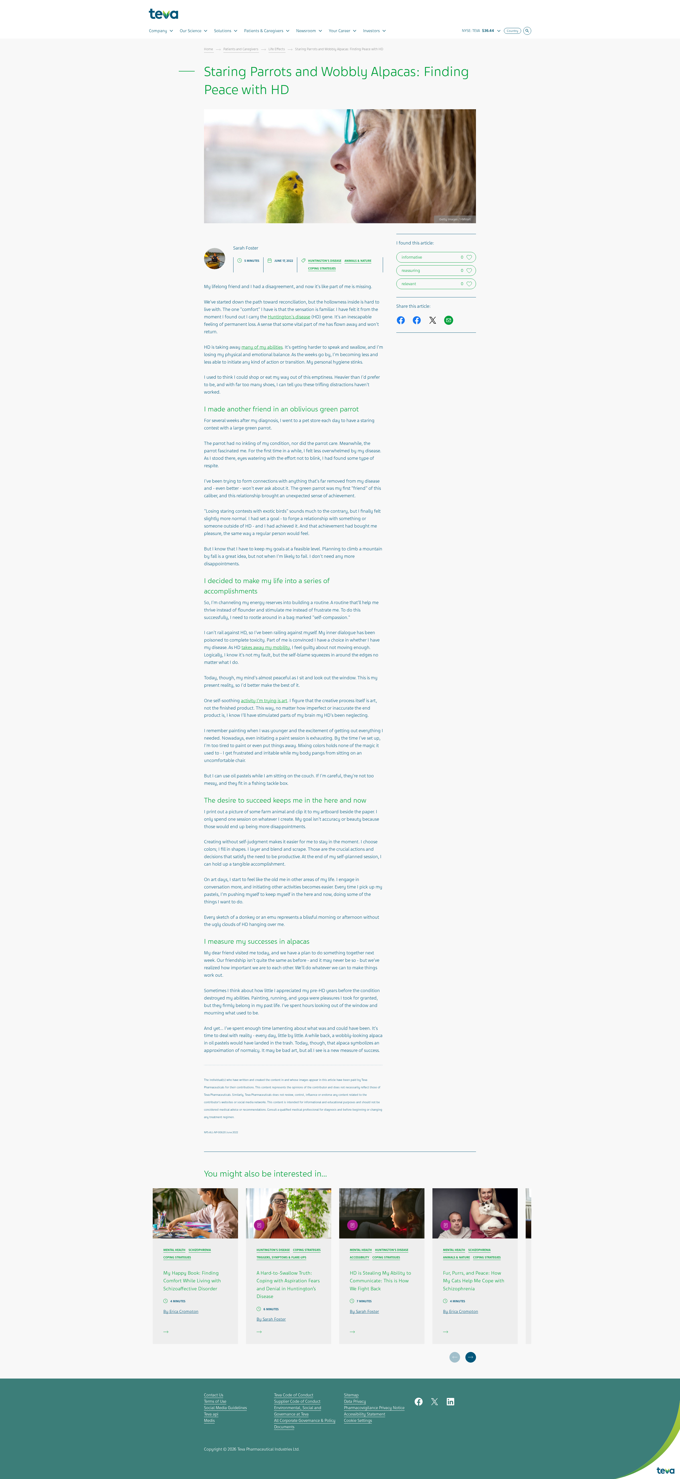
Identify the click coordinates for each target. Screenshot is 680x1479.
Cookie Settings (358, 1420)
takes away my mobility (265, 647)
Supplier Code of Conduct (297, 1401)
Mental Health (174, 1250)
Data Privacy (355, 1401)
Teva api (211, 1414)
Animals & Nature (358, 261)
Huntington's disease (289, 317)
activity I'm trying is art (264, 700)
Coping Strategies (322, 268)
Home (209, 49)
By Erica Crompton (180, 1311)
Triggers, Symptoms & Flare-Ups (281, 1257)
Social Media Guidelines (225, 1407)
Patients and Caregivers (241, 49)
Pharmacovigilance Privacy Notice (374, 1407)
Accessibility (359, 1257)
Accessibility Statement (364, 1414)
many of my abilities (262, 347)
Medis (209, 1420)
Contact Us (213, 1395)
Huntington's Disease (324, 261)
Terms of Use (215, 1401)
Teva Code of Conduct (293, 1395)
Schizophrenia (200, 1250)
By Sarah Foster (271, 1319)
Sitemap (351, 1395)
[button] (470, 1357)
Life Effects (277, 49)
